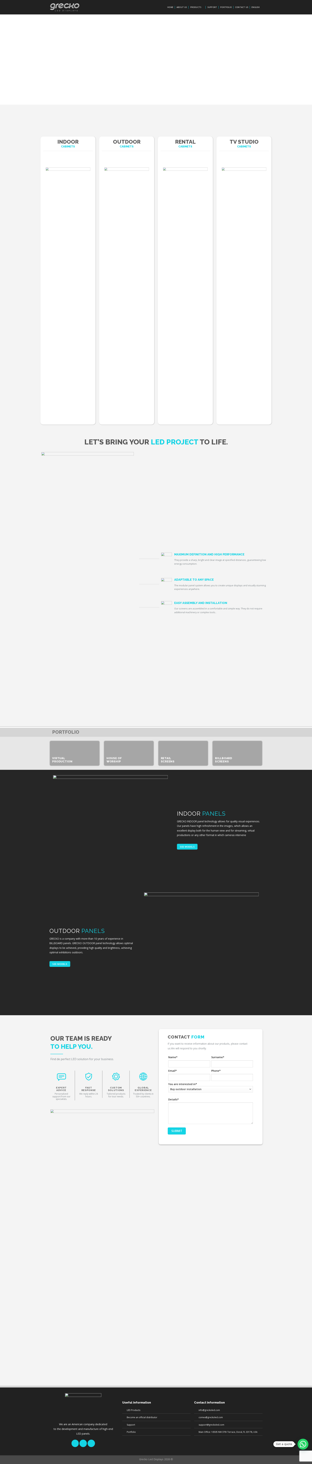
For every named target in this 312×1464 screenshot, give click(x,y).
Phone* (216, 1070)
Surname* (217, 1057)
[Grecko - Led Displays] (64, 7)
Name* (172, 1057)
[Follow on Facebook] (75, 1443)
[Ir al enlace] (68, 280)
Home (170, 7)
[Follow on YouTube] (91, 1443)
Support (212, 7)
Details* (173, 1099)
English (256, 7)
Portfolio (226, 7)
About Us (182, 7)
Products (196, 7)
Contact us (241, 7)
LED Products (133, 1410)
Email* (172, 1070)
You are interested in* (182, 1084)
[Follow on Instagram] (83, 1443)
